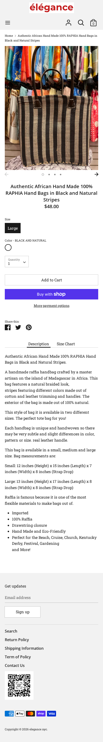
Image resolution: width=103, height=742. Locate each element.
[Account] (68, 20)
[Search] (81, 20)
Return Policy (17, 639)
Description (38, 343)
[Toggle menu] (8, 23)
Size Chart (66, 343)
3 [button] (55, 174)
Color (25, 240)
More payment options (51, 305)
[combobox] (17, 261)
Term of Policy (18, 657)
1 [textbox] (9, 263)
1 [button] (43, 174)
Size (7, 219)
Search (11, 631)
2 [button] (49, 174)
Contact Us (15, 665)
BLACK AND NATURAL (8, 247)
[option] (51, 108)
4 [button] (60, 174)
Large (13, 228)
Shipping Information (24, 648)
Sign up (22, 611)
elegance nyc (38, 729)
